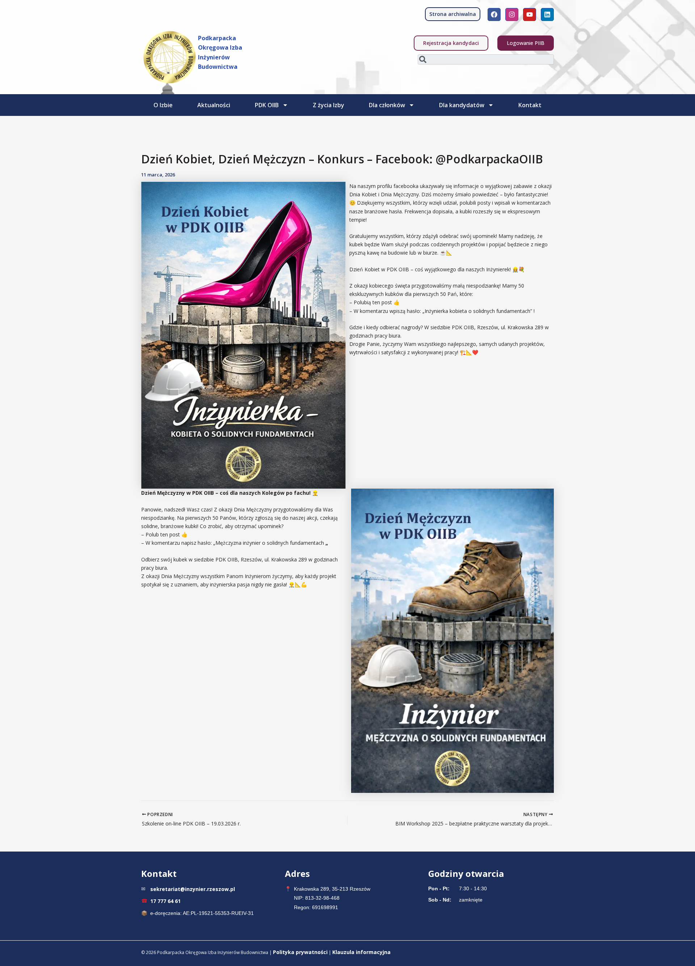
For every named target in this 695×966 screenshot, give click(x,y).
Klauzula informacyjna (361, 952)
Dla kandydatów (461, 105)
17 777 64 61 (165, 901)
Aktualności (213, 105)
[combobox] (486, 59)
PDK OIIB (267, 105)
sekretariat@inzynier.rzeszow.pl (192, 889)
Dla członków (387, 105)
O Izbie (163, 105)
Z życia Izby (328, 105)
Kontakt (530, 105)
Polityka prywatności (300, 952)
